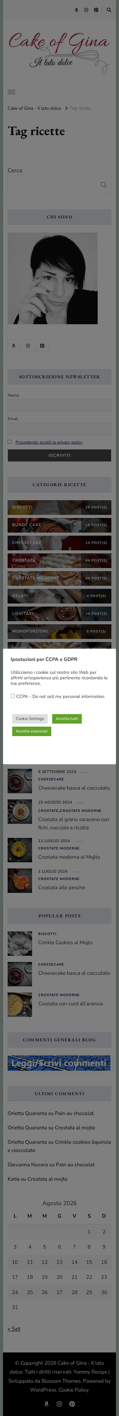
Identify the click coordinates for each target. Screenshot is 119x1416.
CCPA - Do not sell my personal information (60, 696)
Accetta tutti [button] (67, 718)
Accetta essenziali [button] (32, 731)
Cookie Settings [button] (30, 718)
